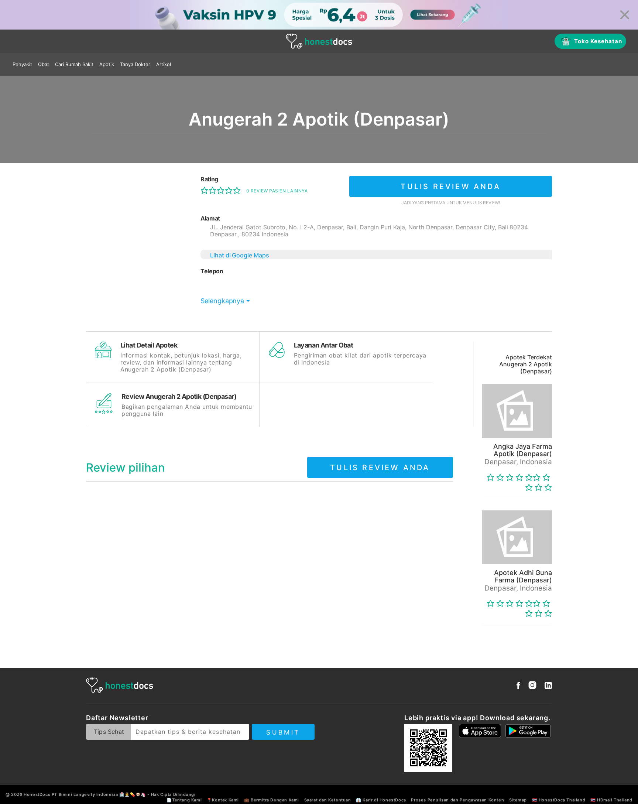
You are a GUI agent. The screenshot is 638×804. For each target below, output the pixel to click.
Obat (43, 64)
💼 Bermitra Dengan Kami (271, 800)
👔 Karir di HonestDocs (381, 800)
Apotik (106, 64)
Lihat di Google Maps (239, 255)
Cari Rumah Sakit (74, 64)
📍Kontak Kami (223, 800)
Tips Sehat (109, 731)
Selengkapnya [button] (222, 301)
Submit (283, 732)
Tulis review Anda (450, 186)
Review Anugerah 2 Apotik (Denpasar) (178, 396)
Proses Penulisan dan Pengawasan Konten (457, 800)
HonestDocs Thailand (562, 800)
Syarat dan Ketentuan (327, 800)
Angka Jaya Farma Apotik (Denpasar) (522, 450)
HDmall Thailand (614, 800)
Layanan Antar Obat (323, 345)
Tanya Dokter (135, 64)
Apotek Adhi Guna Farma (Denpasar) (523, 576)
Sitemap (518, 800)
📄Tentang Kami (184, 800)
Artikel (163, 64)
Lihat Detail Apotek (148, 345)
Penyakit (22, 64)
